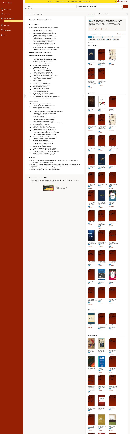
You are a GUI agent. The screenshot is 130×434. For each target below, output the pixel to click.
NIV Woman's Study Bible (112, 203)
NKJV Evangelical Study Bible (102, 243)
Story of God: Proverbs (112, 427)
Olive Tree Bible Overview (102, 427)
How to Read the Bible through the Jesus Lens (92, 408)
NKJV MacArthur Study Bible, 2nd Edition (91, 263)
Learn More (106, 29)
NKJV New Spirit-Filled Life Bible (113, 262)
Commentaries (93, 335)
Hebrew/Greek (98, 14)
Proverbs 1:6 (34, 164)
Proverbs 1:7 (34, 166)
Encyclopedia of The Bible (91, 325)
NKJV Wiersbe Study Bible (101, 281)
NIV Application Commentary (91, 427)
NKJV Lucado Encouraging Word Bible (113, 243)
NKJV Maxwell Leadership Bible (102, 262)
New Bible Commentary (112, 407)
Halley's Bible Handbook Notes (102, 387)
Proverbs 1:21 (34, 169)
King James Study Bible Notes (92, 127)
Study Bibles (92, 93)
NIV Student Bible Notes (113, 185)
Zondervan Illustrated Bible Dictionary (102, 81)
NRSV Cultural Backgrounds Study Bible (92, 300)
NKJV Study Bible (91, 281)
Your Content (106, 14)
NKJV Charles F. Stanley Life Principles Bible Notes (101, 223)
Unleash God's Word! (61, 188)
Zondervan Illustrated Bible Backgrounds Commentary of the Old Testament (92, 82)
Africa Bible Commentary (91, 351)
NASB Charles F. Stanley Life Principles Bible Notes (102, 128)
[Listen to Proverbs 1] (42, 14)
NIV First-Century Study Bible (92, 167)
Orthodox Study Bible (102, 300)
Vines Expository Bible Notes (113, 300)
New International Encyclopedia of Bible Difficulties (113, 326)
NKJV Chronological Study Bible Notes (113, 222)
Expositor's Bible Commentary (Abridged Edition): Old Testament (92, 388)
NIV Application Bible (112, 61)
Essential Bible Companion (112, 369)
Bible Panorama (91, 368)
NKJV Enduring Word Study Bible (92, 243)
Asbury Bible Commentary (101, 351)
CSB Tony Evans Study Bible (91, 108)
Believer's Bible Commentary (112, 351)
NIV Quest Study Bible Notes (91, 185)
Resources (90, 14)
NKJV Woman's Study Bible (112, 281)
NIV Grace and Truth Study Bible (92, 61)
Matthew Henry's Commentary (102, 407)
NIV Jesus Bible (112, 166)
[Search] (125, 6)
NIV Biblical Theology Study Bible (91, 148)
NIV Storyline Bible (102, 184)
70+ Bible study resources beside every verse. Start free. (71, 1)
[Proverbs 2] (84, 96)
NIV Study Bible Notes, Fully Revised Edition (101, 62)
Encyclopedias (93, 309)
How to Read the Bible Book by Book (113, 387)
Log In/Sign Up (123, 1)
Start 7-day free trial (95, 29)
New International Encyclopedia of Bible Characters (102, 326)
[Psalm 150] (26, 96)
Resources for (94, 34)
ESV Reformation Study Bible (113, 108)
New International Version (36, 178)
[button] (122, 1)
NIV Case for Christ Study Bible (102, 147)
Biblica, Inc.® (75, 180)
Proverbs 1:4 (34, 160)
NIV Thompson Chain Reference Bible (102, 203)
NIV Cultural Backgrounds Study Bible (113, 148)
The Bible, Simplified (100, 369)
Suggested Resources (95, 45)
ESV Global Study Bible (102, 108)
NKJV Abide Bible (91, 221)
